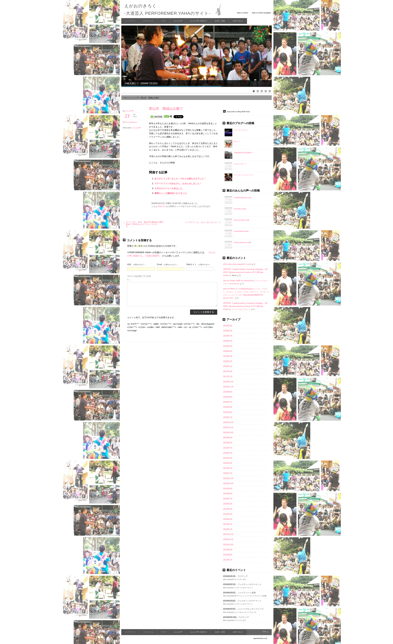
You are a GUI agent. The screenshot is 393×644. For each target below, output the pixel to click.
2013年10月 (228, 544)
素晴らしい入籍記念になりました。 (171, 193)
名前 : (136, 264)
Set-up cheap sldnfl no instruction (238, 280)
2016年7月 (227, 402)
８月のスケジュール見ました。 (169, 188)
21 (127, 116)
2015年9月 (227, 437)
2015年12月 (228, 422)
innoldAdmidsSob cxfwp (242, 197)
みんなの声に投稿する (198, 21)
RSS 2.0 (161, 206)
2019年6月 (227, 341)
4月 (134, 114)
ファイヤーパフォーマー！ (244, 175)
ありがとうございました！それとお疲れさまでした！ (180, 178)
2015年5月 (227, 453)
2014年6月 (227, 504)
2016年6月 (227, 407)
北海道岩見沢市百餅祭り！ (244, 153)
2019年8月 (227, 331)
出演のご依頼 (220, 21)
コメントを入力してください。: (139, 278)
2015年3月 (227, 463)
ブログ (163, 21)
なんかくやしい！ (240, 164)
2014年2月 (227, 524)
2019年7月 (227, 336)
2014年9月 (227, 488)
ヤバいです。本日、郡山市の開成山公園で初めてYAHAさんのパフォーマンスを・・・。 (145, 224)
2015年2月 (227, 468)
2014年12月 (228, 478)
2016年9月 (227, 392)
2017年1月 (227, 376)
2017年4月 (227, 371)
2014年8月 (227, 493)
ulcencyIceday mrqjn (241, 220)
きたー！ (237, 141)
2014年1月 (227, 529)
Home (125, 98)
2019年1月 (227, 366)
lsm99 (249, 264)
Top (264, 632)
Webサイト (199, 264)
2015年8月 (227, 443)
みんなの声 (178, 21)
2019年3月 (227, 356)
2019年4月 (227, 351)
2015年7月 (227, 448)
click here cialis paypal (233, 264)
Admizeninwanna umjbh (242, 242)
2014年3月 (227, 519)
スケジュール (148, 21)
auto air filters (229, 289)
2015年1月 (227, 473)
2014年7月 (227, 499)
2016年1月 (227, 417)
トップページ (130, 21)
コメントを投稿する (203, 312)
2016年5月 (227, 412)
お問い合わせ (238, 21)
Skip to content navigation (261, 13)
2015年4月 (227, 458)
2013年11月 (228, 539)
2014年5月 (227, 509)
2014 (135, 117)
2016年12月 (228, 382)
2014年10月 (228, 483)
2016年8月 (227, 397)
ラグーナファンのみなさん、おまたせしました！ (178, 183)
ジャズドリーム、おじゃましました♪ (201, 222)
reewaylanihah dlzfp (241, 231)
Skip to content (242, 13)
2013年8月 (227, 555)
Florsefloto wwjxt (240, 209)
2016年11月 (228, 387)
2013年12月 (228, 534)
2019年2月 (227, 361)
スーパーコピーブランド (241, 309)
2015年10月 (228, 432)
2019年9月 (227, 326)
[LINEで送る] (156, 116)
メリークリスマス (240, 130)
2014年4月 (227, 514)
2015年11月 (228, 427)
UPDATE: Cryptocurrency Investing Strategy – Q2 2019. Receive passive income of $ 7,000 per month (245, 272)
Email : (167, 264)
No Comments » (131, 122)
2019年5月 (227, 346)
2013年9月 (227, 550)
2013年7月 (227, 560)
